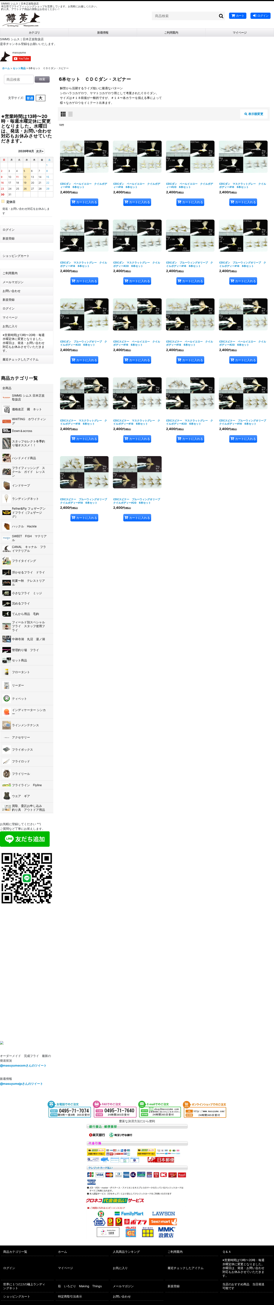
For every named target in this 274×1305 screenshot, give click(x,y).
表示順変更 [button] (255, 114)
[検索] (221, 16)
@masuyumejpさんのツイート (21, 1083)
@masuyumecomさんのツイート (23, 1065)
